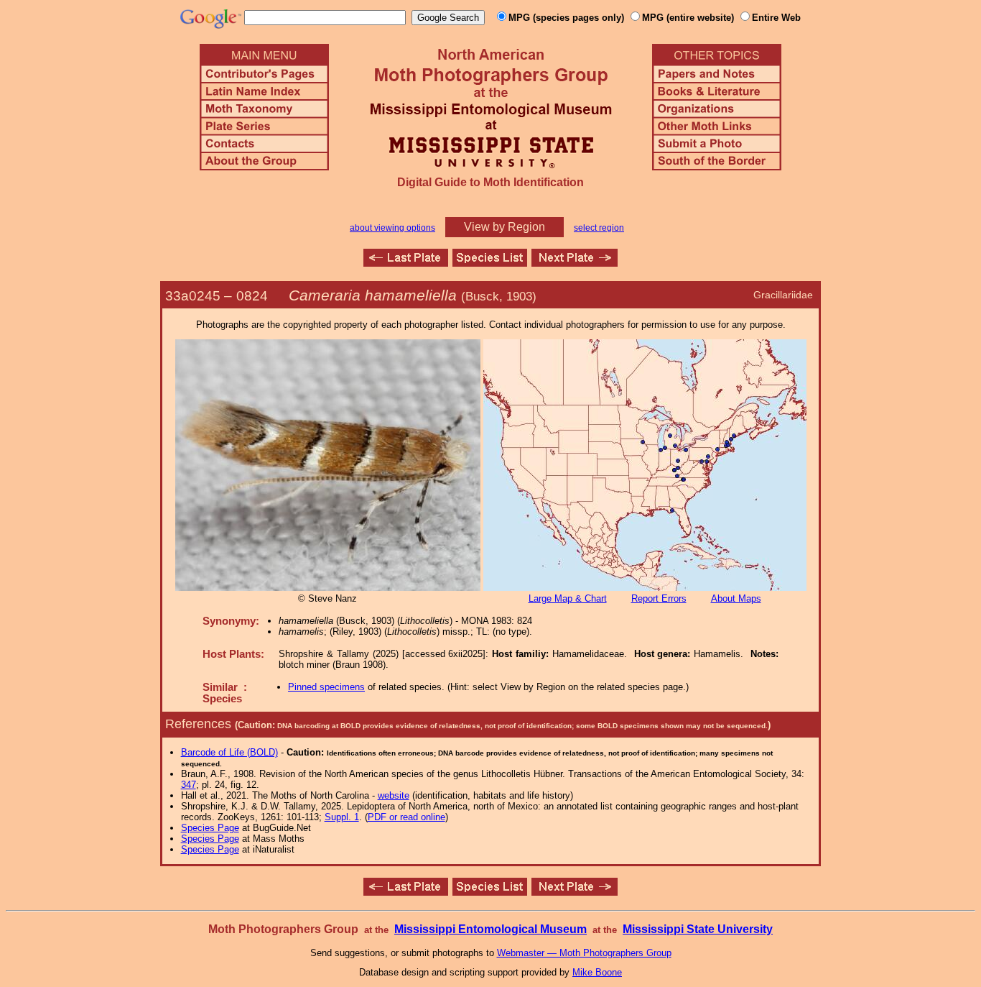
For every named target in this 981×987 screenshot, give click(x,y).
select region (599, 228)
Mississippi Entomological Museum (490, 929)
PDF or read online (406, 817)
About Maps (736, 598)
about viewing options (392, 228)
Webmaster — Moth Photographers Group (584, 952)
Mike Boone (597, 972)
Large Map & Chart (568, 598)
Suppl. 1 (342, 817)
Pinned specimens (326, 686)
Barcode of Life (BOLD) (229, 752)
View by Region (504, 227)
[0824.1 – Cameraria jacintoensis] (574, 263)
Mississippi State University (698, 929)
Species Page (210, 827)
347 (188, 784)
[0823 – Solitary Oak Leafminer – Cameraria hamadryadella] (405, 263)
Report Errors (659, 598)
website (393, 795)
